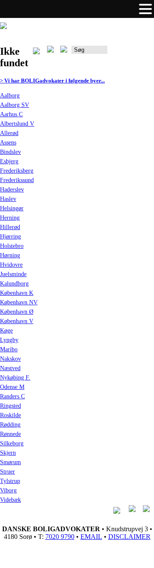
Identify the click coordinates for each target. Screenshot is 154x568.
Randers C (12, 396)
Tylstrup (10, 481)
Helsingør (12, 208)
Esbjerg (9, 161)
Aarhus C (11, 114)
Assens (8, 142)
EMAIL (91, 536)
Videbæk (10, 500)
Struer (7, 471)
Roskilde (10, 415)
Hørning (10, 255)
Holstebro (12, 246)
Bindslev (10, 152)
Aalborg (10, 95)
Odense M (12, 387)
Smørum (10, 462)
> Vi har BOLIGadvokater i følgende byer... (52, 80)
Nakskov (10, 359)
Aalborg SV (14, 105)
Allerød (9, 133)
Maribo (9, 349)
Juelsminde (13, 274)
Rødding (10, 424)
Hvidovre (11, 265)
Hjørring (10, 236)
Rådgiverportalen (130, 52)
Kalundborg (14, 283)
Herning (10, 218)
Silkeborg (12, 443)
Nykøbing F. (15, 377)
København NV (19, 302)
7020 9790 (59, 536)
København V (16, 321)
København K (16, 293)
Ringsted (10, 406)
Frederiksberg (16, 171)
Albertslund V (17, 124)
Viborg (8, 490)
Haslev (8, 199)
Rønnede (10, 434)
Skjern (8, 453)
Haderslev (12, 189)
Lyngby (9, 340)
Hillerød (10, 227)
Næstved (10, 368)
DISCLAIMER (129, 536)
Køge (6, 330)
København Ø (16, 312)
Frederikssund (17, 180)
